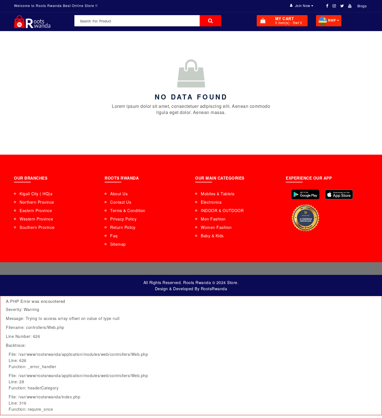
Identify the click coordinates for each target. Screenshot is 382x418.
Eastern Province (36, 210)
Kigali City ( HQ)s (36, 193)
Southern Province (37, 227)
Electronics (211, 202)
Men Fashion (213, 219)
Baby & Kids (212, 235)
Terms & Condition (127, 210)
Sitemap (118, 244)
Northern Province (37, 202)
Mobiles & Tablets (218, 193)
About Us (119, 193)
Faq (114, 235)
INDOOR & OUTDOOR (222, 210)
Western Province (36, 219)
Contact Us (120, 202)
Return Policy (123, 227)
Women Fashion (216, 227)
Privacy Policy (123, 219)
